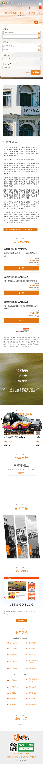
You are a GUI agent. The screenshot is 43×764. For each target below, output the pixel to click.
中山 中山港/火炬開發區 (34, 661)
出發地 (5, 29)
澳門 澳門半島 (14, 687)
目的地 (5, 42)
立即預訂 (21, 268)
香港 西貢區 (14, 704)
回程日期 (6, 64)
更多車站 (21, 725)
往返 (36, 22)
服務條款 (25, 757)
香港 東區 (13, 693)
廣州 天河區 (14, 643)
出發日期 (6, 55)
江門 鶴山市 (14, 661)
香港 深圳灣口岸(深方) (34, 680)
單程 (40, 22)
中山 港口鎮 (32, 643)
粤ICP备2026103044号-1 (21, 753)
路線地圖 (28, 72)
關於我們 (10, 757)
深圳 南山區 (32, 668)
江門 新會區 (14, 668)
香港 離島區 (32, 687)
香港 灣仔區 (14, 699)
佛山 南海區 (14, 649)
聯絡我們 (33, 757)
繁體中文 (33, 8)
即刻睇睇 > (21, 473)
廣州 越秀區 (14, 654)
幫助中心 (17, 757)
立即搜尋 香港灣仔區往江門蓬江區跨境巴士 (20, 229)
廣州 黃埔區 (32, 654)
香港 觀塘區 (32, 693)
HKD (24, 8)
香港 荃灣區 (32, 704)
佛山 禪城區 (32, 649)
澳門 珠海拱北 (14, 680)
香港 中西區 (32, 699)
